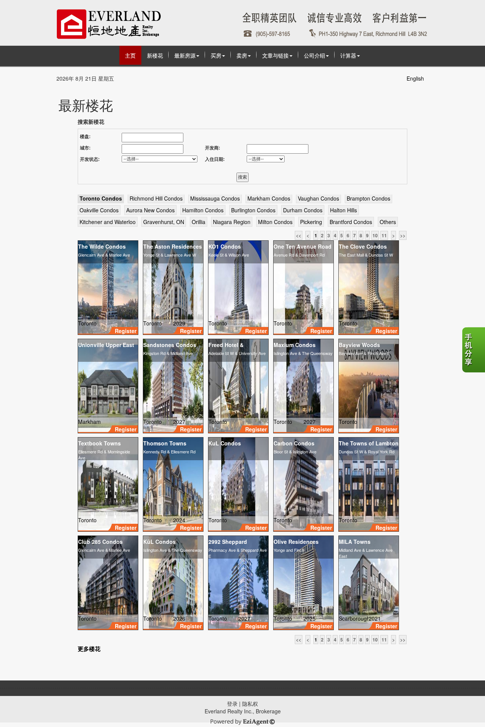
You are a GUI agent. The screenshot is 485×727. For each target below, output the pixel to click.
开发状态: (90, 159)
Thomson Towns (164, 443)
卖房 (241, 55)
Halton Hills (343, 210)
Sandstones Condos (169, 345)
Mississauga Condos (215, 198)
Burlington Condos (253, 210)
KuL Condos (224, 443)
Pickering (311, 222)
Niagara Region (231, 222)
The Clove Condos (363, 246)
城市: (85, 148)
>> (402, 235)
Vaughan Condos (318, 198)
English (415, 78)
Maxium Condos (295, 345)
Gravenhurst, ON (163, 222)
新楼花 (155, 55)
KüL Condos (159, 541)
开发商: (212, 148)
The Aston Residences (172, 246)
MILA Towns (355, 541)
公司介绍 (314, 55)
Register (125, 331)
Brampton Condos (368, 198)
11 (384, 235)
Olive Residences (296, 541)
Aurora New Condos (150, 210)
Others (388, 222)
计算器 (348, 55)
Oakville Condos (99, 210)
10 (375, 235)
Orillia (198, 222)
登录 (232, 703)
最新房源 (185, 55)
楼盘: (85, 136)
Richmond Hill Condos (156, 198)
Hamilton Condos (203, 210)
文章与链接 (275, 55)
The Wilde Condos (102, 246)
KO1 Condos (224, 246)
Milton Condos (275, 222)
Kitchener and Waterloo (108, 222)
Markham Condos (268, 198)
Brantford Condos (351, 222)
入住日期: (215, 159)
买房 (216, 55)
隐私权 (250, 703)
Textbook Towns (99, 443)
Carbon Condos (294, 443)
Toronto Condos (101, 198)
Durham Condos (302, 210)
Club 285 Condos (100, 541)
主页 (130, 55)
